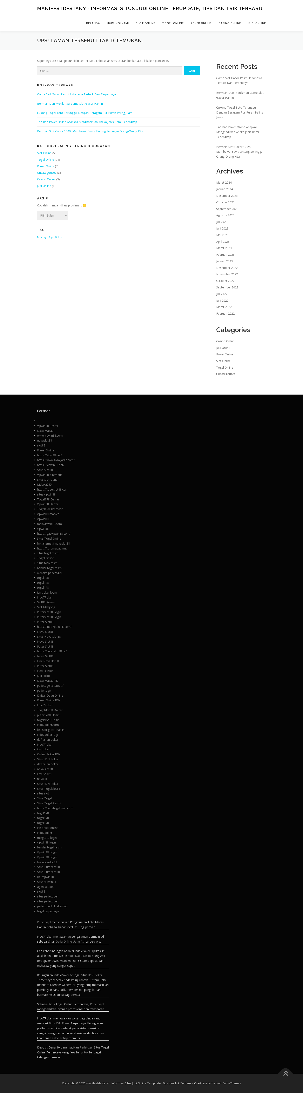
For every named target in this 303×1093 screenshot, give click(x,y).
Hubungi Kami (118, 23)
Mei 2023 (222, 235)
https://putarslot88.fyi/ (52, 651)
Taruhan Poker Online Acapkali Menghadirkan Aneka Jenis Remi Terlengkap (87, 122)
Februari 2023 (225, 255)
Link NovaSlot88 (48, 661)
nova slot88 (45, 769)
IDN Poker (95, 975)
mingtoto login (47, 838)
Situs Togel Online (49, 538)
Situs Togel (44, 798)
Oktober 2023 (225, 202)
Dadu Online (45, 671)
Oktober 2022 (225, 281)
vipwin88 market (48, 514)
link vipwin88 (45, 877)
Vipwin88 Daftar (47, 504)
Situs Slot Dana (47, 479)
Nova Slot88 (45, 632)
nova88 (42, 779)
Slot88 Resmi (46, 602)
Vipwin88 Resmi (47, 426)
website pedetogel (49, 573)
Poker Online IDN (48, 700)
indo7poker (44, 833)
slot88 (41, 445)
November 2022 (227, 274)
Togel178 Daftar (48, 499)
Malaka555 (44, 484)
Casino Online (229, 23)
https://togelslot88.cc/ (51, 489)
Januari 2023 (224, 261)
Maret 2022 (224, 307)
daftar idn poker (47, 740)
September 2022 (227, 287)
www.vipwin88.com (50, 435)
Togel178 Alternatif (50, 509)
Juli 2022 (221, 294)
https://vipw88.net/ (49, 455)
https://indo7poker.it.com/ (54, 627)
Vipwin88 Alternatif (49, 475)
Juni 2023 (222, 228)
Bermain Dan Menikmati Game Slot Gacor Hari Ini (70, 103)
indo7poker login (48, 735)
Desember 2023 (227, 196)
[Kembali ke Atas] (285, 1073)
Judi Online (257, 23)
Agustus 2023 (225, 215)
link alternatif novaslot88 (53, 543)
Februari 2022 (225, 313)
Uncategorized (46, 173)
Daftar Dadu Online (50, 695)
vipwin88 (43, 519)
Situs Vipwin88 (46, 882)
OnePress (200, 1083)
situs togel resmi (48, 553)
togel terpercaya (48, 911)
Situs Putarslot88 (48, 867)
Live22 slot (44, 774)
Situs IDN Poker (47, 759)
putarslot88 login (48, 715)
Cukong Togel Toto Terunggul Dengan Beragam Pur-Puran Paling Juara (85, 113)
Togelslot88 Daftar (49, 710)
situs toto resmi (47, 563)
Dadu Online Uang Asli (70, 941)
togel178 (43, 578)
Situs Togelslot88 (48, 789)
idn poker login (47, 592)
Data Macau (45, 431)
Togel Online (173, 23)
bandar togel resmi (49, 568)
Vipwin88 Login (47, 852)
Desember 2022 (227, 268)
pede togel (44, 690)
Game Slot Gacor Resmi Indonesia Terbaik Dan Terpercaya (76, 94)
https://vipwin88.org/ (50, 465)
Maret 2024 (224, 182)
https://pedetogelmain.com (55, 808)
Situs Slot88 (45, 470)
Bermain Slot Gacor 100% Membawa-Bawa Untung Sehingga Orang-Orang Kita (90, 131)
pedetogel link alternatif (52, 906)
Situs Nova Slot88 (49, 636)
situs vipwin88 (46, 494)
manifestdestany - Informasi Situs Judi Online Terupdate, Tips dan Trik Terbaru (150, 8)
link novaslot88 (47, 862)
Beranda (93, 23)
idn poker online (47, 828)
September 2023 (227, 209)
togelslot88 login (48, 720)
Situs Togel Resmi (49, 803)
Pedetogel (42, 237)
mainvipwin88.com (49, 524)
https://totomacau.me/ (52, 548)
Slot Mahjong (46, 607)
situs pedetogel (47, 896)
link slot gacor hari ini (51, 730)
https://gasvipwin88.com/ (53, 533)
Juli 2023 (221, 222)
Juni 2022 (222, 300)
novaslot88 (44, 440)
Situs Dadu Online (80, 956)
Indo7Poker (45, 597)
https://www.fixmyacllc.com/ (56, 460)
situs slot (43, 793)
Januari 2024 (224, 189)
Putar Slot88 (45, 622)
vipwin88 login (46, 842)
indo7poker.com (48, 725)
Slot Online (145, 23)
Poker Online (201, 23)
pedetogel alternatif (50, 686)
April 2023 (222, 242)
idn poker (43, 749)
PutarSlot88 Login (49, 612)
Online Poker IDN (48, 754)
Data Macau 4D (47, 681)
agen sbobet (45, 887)
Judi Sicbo (43, 676)
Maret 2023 (224, 248)
